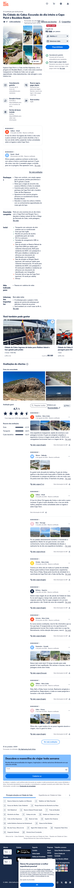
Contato (34, 850)
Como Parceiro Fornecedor (62, 850)
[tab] (19, 795)
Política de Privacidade (38, 856)
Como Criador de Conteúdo (60, 855)
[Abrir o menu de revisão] (69, 417)
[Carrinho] (54, 4)
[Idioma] (60, 3)
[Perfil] (68, 4)
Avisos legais (36, 853)
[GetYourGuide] (5, 4)
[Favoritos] (47, 4)
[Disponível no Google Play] (23, 851)
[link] (29, 339)
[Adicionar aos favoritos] (52, 321)
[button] (12, 22)
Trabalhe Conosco (49, 857)
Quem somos (49, 852)
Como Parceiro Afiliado (61, 859)
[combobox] (54, 408)
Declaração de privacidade (28, 786)
